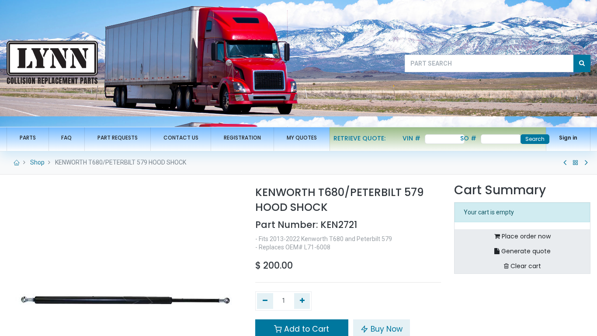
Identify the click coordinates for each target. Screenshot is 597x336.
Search (535, 139)
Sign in (568, 137)
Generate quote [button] (525, 251)
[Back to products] (575, 163)
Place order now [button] (525, 236)
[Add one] (302, 301)
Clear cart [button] (525, 266)
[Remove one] (265, 301)
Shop (37, 162)
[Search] (581, 63)
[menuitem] (28, 138)
